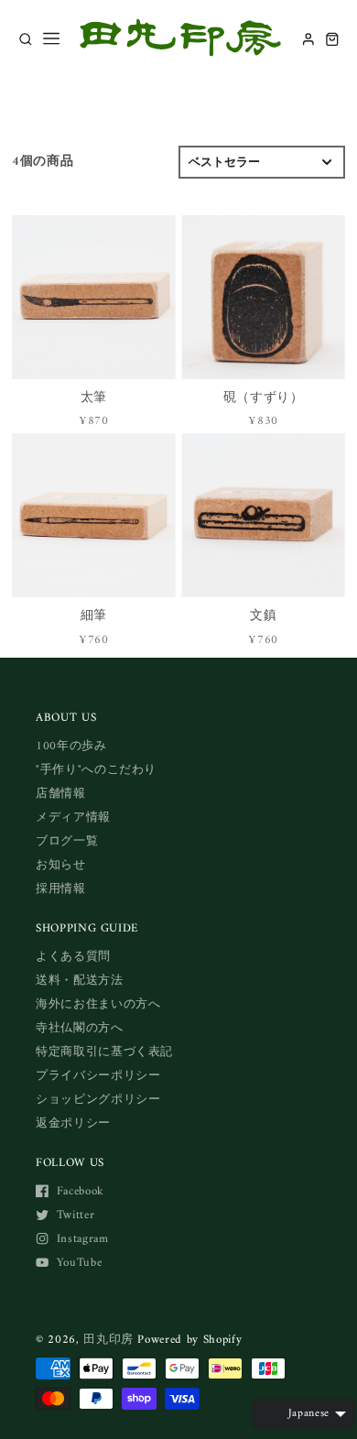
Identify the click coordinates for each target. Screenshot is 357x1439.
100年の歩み (71, 746)
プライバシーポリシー (98, 1075)
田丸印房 (108, 1339)
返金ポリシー (73, 1123)
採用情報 (61, 888)
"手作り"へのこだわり (96, 769)
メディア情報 (73, 817)
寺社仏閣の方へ (80, 1028)
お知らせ (61, 865)
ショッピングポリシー (98, 1099)
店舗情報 (61, 793)
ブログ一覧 (67, 841)
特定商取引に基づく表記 (104, 1052)
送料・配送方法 (80, 980)
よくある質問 (73, 956)
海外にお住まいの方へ (98, 1004)
